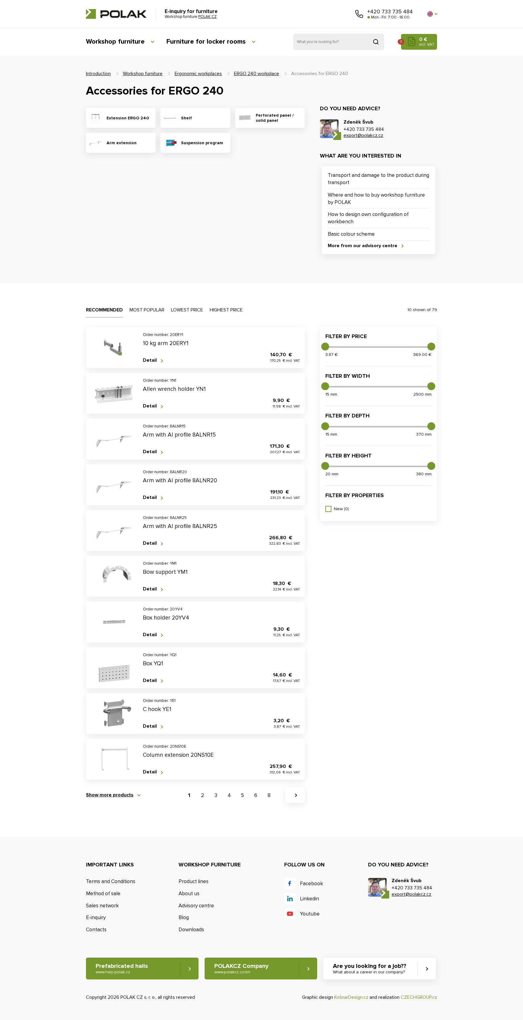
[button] (432, 14)
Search (376, 42)
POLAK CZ (116, 14)
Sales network (102, 905)
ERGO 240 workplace (256, 74)
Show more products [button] (109, 795)
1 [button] (189, 795)
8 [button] (269, 795)
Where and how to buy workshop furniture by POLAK (376, 198)
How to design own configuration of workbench (368, 218)
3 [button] (216, 795)
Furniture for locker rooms (206, 42)
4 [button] (229, 795)
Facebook (311, 883)
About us (189, 893)
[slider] (325, 347)
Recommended (104, 310)
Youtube (310, 914)
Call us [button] (359, 14)
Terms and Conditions (110, 881)
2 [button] (202, 795)
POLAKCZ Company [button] (241, 968)
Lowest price (187, 310)
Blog (184, 917)
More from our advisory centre (362, 246)
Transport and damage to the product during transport (378, 179)
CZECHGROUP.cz (419, 997)
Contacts (96, 929)
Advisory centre (196, 905)
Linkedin (309, 898)
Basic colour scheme (351, 234)
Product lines (194, 881)
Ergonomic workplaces (198, 74)
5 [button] (242, 795)
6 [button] (255, 795)
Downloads (191, 929)
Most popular (147, 310)
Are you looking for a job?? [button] (369, 968)
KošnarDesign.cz (351, 997)
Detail (150, 360)
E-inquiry (96, 917)
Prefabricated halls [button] (122, 968)
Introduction (98, 74)
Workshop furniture (115, 42)
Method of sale (103, 893)
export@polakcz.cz (363, 135)
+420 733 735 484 (390, 11)
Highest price (226, 310)
